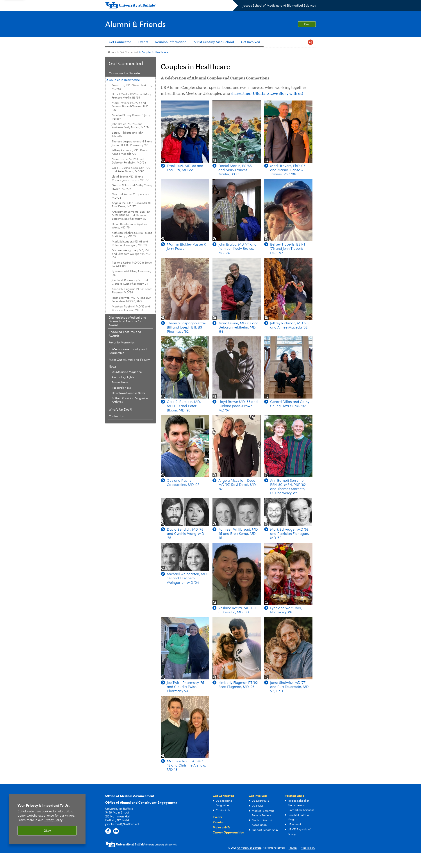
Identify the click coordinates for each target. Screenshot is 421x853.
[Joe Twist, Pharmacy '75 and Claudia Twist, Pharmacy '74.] (185, 648)
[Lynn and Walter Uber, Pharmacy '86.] (288, 574)
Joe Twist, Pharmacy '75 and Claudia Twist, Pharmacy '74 (130, 282)
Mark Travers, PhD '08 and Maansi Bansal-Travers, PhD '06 (130, 106)
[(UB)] (171, 6)
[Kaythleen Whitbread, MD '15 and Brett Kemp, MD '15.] (236, 512)
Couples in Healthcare (124, 80)
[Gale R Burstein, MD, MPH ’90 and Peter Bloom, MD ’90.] (185, 367)
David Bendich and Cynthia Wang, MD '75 (129, 226)
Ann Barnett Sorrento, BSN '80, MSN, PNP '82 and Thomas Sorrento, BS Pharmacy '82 (131, 215)
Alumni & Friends (135, 23)
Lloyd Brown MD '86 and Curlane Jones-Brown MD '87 (130, 178)
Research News (122, 387)
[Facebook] (108, 831)
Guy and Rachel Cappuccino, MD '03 (130, 196)
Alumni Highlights (123, 377)
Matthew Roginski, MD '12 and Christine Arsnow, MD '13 (131, 308)
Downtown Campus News (128, 393)
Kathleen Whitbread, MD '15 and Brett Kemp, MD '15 (132, 235)
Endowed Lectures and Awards (125, 333)
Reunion (218, 822)
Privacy (293, 848)
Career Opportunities (228, 832)
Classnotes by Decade (124, 73)
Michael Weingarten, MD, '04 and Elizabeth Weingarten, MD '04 (131, 254)
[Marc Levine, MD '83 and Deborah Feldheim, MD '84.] (236, 289)
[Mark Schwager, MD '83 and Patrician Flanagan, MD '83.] (288, 512)
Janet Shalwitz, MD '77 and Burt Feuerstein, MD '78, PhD (131, 299)
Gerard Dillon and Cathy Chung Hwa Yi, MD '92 (132, 187)
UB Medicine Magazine (127, 372)
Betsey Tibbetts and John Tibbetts (127, 134)
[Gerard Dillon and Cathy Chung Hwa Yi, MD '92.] (288, 367)
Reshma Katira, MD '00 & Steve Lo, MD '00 (132, 264)
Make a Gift (221, 827)
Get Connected (129, 52)
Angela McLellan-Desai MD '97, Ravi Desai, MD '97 (132, 205)
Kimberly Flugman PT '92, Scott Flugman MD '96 (132, 291)
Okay (47, 830)
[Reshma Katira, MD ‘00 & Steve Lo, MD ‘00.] (236, 574)
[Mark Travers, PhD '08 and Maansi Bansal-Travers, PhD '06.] (288, 132)
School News (120, 382)
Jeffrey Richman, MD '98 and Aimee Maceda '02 (130, 152)
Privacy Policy (53, 820)
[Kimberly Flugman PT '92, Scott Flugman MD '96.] (236, 648)
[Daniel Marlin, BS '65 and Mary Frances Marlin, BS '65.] (236, 132)
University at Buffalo (249, 848)
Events (217, 817)
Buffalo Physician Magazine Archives (130, 400)
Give (307, 24)
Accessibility (308, 848)
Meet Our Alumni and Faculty (129, 359)
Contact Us (116, 416)
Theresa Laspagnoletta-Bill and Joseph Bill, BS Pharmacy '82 (132, 143)
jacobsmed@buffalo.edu (123, 824)
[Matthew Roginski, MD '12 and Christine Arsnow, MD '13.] (185, 727)
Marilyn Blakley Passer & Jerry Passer (131, 117)
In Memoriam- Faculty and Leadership (128, 351)
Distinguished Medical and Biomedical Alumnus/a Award (127, 321)
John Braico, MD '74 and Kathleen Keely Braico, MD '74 (131, 126)
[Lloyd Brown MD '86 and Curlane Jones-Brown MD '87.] (236, 367)
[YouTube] (116, 831)
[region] (47, 819)
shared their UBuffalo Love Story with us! (267, 94)
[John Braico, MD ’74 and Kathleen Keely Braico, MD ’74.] (236, 210)
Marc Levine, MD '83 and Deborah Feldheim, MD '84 (129, 161)
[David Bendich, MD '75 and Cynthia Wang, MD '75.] (185, 512)
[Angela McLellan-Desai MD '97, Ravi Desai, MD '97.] (236, 446)
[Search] (310, 42)
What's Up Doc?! (120, 409)
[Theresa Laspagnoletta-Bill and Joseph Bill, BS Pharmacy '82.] (185, 289)
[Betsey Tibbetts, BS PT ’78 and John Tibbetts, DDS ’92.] (288, 210)
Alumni (111, 52)
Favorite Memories (122, 342)
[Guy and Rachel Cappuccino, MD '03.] (185, 446)
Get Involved (258, 795)
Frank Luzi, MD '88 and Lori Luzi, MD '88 (132, 87)
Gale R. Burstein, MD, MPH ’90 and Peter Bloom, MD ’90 (131, 170)
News (112, 366)
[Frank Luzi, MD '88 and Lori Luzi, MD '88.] (185, 132)
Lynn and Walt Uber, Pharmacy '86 (131, 273)
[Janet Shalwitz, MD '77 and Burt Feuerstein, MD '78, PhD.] (288, 648)
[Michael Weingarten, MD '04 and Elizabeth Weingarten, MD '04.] (185, 557)
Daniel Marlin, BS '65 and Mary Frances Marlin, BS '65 (131, 96)
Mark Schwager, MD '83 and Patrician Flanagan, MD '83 (130, 243)
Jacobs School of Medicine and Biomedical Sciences (279, 5)
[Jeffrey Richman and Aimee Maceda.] (288, 289)
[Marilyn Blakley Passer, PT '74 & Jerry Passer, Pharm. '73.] (185, 210)
